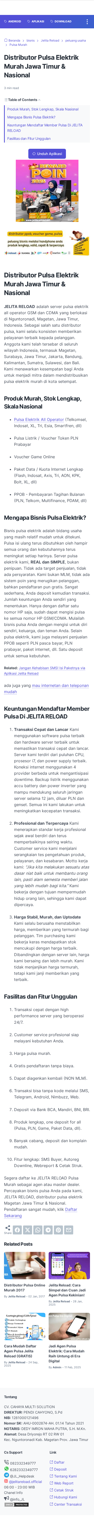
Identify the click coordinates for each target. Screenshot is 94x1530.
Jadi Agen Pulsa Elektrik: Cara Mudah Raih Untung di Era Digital (66, 1353)
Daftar (58, 1462)
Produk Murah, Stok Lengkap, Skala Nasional (42, 109)
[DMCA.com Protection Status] (16, 1506)
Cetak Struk (63, 1490)
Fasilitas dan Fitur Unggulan (29, 138)
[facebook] (17, 1229)
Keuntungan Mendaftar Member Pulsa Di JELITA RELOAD (44, 128)
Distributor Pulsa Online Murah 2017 (24, 1287)
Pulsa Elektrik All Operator (39, 419)
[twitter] (27, 1229)
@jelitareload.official (25, 1481)
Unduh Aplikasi (49, 154)
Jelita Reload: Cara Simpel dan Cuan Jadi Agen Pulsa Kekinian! (67, 1290)
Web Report (63, 1483)
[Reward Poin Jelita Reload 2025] (47, 220)
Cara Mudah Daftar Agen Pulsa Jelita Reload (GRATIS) (20, 1351)
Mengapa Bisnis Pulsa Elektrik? (31, 117)
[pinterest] (58, 1229)
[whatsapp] (37, 1229)
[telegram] (48, 1229)
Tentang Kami (65, 1476)
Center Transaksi (67, 1504)
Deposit (60, 1469)
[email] (68, 1229)
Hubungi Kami (65, 1497)
